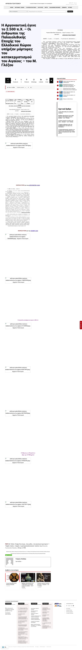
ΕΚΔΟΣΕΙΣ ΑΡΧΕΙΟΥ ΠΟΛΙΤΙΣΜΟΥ (34, 611)
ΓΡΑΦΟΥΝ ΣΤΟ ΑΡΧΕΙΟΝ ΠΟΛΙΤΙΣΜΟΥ (35, 622)
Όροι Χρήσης (68, 608)
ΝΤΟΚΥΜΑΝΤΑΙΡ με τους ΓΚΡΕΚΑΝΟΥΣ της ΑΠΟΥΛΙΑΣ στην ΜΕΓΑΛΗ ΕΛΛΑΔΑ (23, 637)
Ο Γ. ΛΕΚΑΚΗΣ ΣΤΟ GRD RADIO (46, 623)
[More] (51, 80)
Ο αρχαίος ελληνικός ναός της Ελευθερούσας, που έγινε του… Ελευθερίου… (65, 125)
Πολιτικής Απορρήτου (69, 611)
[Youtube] (73, 606)
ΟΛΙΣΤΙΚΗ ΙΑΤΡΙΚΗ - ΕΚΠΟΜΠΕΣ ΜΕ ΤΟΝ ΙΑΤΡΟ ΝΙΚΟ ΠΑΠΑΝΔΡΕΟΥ (45, 619)
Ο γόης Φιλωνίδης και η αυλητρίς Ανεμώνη (65, 112)
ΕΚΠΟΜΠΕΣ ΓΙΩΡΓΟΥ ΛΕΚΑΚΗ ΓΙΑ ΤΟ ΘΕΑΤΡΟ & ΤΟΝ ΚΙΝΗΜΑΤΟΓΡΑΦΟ (23, 641)
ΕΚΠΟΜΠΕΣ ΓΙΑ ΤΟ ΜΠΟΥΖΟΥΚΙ (45, 612)
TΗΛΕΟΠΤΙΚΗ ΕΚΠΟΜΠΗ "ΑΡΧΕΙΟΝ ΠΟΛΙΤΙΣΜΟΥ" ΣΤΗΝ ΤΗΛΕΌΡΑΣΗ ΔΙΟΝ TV (23, 617)
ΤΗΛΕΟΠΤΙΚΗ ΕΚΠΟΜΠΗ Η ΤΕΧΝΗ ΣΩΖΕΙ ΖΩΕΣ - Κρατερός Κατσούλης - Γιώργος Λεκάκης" (23, 633)
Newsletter (80, 325)
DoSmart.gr (19, 646)
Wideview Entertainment (30, 646)
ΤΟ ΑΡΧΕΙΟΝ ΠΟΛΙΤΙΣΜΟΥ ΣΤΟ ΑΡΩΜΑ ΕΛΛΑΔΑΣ (22, 611)
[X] (71, 606)
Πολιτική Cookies (69, 610)
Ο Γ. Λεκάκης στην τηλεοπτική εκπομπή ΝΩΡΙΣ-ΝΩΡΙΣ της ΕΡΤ (23, 608)
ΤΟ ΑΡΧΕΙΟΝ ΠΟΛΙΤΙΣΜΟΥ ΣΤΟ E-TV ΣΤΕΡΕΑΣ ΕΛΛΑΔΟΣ (22, 621)
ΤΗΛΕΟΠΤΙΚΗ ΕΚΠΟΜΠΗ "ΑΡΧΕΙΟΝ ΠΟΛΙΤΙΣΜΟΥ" (22, 625)
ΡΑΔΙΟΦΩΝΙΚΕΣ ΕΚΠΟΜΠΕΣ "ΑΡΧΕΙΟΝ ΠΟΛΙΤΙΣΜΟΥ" (46, 609)
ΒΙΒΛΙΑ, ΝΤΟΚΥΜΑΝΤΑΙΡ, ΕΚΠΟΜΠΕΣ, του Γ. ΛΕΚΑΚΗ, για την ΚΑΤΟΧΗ (36, 625)
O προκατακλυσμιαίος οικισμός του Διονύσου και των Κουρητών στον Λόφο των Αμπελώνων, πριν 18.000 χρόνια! (66, 131)
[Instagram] (69, 606)
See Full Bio (18, 561)
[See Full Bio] (22, 561)
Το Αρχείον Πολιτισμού (69, 613)
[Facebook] (67, 606)
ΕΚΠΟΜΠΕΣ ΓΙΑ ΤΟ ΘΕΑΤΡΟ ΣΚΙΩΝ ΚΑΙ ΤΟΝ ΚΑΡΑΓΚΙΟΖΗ (46, 626)
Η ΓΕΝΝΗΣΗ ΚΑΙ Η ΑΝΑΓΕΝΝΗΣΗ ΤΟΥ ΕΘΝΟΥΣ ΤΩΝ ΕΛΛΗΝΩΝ (23, 628)
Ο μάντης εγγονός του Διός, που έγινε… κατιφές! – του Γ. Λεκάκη (65, 121)
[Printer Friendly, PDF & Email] (8, 555)
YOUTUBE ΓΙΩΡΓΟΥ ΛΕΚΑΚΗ (21, 614)
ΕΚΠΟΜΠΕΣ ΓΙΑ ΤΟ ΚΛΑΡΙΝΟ (45, 615)
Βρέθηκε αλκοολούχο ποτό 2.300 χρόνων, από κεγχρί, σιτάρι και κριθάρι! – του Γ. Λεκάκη (65, 116)
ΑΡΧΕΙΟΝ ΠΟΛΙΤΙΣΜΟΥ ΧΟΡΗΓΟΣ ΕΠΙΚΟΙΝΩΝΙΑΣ (35, 619)
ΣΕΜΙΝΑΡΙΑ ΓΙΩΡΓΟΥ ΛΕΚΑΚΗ (34, 614)
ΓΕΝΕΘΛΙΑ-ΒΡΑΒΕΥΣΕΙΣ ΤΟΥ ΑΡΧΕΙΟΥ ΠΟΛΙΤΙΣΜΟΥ (36, 616)
